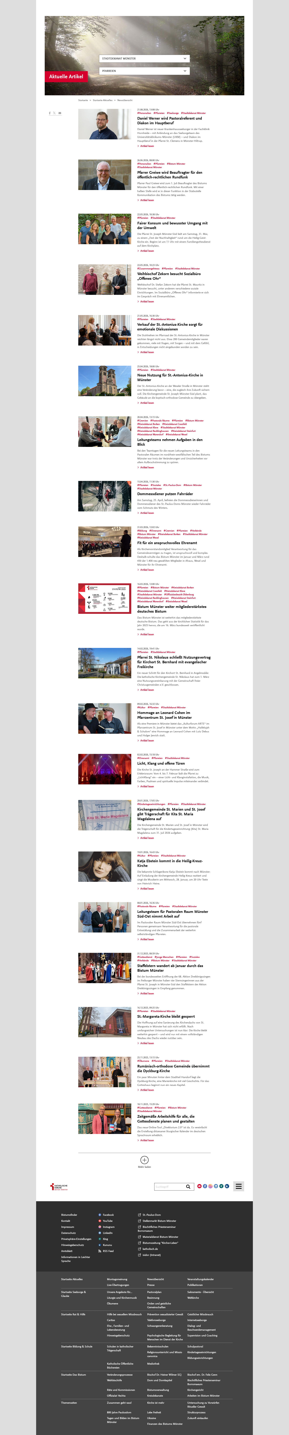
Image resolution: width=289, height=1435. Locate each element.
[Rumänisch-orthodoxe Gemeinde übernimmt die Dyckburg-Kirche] (104, 1072)
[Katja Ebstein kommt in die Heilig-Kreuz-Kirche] (104, 866)
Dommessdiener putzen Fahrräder (165, 494)
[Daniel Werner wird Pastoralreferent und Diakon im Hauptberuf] (104, 124)
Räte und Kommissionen (121, 1389)
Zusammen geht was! (119, 1402)
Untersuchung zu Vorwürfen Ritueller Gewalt (203, 1404)
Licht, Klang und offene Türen (161, 763)
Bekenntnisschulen (157, 1346)
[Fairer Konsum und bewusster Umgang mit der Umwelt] (104, 229)
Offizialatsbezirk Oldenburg (180, 594)
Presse (150, 1284)
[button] (51, 113)
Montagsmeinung (117, 1279)
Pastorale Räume (160, 420)
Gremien (143, 420)
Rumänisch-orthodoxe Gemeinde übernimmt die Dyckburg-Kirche (173, 1068)
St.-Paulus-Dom (173, 485)
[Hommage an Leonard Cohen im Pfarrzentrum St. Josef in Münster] (104, 718)
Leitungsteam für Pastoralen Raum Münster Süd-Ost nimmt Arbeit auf (172, 914)
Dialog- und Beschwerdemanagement (201, 1327)
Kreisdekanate (155, 1395)
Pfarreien (109, 70)
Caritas (111, 1320)
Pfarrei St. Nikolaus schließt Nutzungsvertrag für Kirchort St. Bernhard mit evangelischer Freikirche (174, 662)
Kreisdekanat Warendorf (151, 434)
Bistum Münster (177, 163)
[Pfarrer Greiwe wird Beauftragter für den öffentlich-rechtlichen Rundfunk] (104, 175)
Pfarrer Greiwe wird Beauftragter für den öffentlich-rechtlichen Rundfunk (169, 174)
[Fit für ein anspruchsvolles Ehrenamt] (104, 541)
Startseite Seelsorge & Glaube (73, 1294)
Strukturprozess (196, 1412)
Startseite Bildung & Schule (76, 1346)
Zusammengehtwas (149, 268)
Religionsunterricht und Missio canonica (164, 1354)
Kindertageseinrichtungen (152, 804)
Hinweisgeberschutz (72, 1244)
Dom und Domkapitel (159, 1380)
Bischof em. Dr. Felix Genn (202, 1374)
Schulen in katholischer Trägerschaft (120, 1348)
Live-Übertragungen (118, 1284)
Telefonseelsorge (156, 1320)
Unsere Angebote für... (119, 1292)
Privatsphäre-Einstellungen (76, 1238)
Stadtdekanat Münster (119, 58)
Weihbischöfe (114, 1380)
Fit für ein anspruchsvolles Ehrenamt (167, 543)
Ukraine (151, 1418)
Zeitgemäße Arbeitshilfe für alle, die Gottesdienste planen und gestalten (166, 1118)
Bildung (143, 530)
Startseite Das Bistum (73, 1374)
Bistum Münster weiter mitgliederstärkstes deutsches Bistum (172, 609)
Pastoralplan (154, 1292)
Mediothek (153, 1363)
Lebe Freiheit (154, 1412)
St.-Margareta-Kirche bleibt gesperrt (166, 1016)
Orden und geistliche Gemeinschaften (159, 1305)
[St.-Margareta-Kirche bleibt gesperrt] (104, 1022)
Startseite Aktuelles (102, 100)
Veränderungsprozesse (119, 1374)
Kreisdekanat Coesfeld (175, 424)
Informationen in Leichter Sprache (75, 1259)
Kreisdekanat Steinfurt (184, 431)
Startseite (83, 100)
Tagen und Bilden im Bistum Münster (123, 1420)
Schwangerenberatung (159, 1325)
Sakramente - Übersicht (200, 1292)
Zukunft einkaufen (197, 1418)
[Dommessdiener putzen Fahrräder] (104, 496)
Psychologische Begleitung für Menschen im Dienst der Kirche (165, 1337)
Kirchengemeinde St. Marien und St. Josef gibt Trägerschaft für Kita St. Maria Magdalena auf (171, 814)
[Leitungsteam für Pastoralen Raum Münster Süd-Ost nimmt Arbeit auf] (104, 917)
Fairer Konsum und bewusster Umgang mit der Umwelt (172, 225)
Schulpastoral (195, 1346)
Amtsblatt (66, 1251)
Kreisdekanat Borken (149, 424)
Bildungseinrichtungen (200, 1357)
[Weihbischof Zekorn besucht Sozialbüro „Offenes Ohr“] (104, 279)
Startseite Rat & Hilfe (73, 1314)
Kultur (142, 707)
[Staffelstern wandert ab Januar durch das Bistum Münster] (104, 968)
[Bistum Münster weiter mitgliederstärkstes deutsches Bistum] (104, 598)
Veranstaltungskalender (200, 1279)
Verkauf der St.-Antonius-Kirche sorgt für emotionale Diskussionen (170, 326)
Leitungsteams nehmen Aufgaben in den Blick (170, 442)
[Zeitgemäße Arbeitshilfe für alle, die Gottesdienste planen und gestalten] (104, 1119)
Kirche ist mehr (155, 1402)
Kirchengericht (195, 1389)
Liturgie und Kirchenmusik (122, 1297)
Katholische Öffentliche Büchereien (120, 1365)
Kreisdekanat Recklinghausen (154, 431)
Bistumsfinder (69, 1214)
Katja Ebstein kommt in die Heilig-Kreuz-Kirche (170, 863)
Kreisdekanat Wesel (177, 434)
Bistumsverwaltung (158, 1389)
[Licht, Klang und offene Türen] (104, 769)
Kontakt (65, 1220)
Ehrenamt (156, 530)
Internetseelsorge (197, 1320)
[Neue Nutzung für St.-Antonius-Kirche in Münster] (104, 381)
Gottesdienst (145, 957)
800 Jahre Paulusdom (119, 1412)
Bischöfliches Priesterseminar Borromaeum (203, 1382)
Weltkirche (193, 1297)
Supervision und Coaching (202, 1335)
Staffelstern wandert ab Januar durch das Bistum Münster (170, 968)
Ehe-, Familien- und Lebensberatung (118, 1327)
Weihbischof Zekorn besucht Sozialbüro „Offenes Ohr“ (169, 276)
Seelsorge (174, 113)
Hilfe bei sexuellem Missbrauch (124, 1314)
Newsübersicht (155, 1279)
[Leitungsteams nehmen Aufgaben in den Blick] (104, 431)
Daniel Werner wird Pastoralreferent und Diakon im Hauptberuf (169, 120)
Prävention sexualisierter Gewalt (165, 1314)
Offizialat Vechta (116, 1395)
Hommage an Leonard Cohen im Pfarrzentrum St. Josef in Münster (164, 715)
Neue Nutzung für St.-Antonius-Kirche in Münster (170, 377)
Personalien (145, 113)
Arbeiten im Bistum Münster (203, 1395)
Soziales (156, 485)
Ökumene (144, 1061)
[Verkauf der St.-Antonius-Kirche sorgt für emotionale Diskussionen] (104, 330)
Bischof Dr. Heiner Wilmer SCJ (164, 1374)
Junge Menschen (165, 957)
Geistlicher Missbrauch (200, 1314)
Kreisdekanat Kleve (148, 427)
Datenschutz (68, 1232)
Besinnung (153, 1297)
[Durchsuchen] (188, 1187)
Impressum (67, 1226)
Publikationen (195, 1284)
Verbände (197, 530)
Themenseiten (69, 1402)
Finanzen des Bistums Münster (165, 1423)
